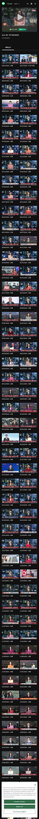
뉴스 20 (5, 35)
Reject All (19, 807)
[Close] (35, 785)
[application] (19, 17)
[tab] (8, 47)
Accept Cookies (19, 801)
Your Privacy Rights (19, 812)
